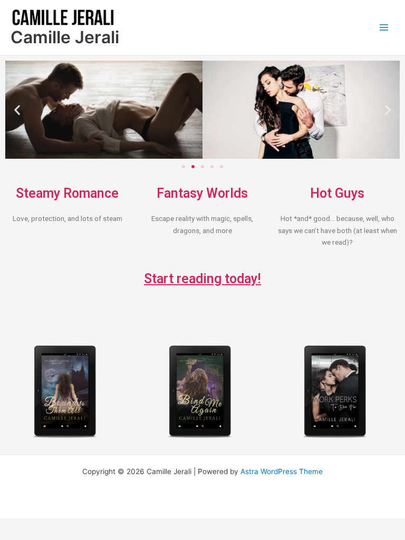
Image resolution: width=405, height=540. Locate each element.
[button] (17, 110)
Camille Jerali (65, 37)
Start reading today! (202, 278)
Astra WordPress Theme (281, 471)
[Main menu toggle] (384, 27)
